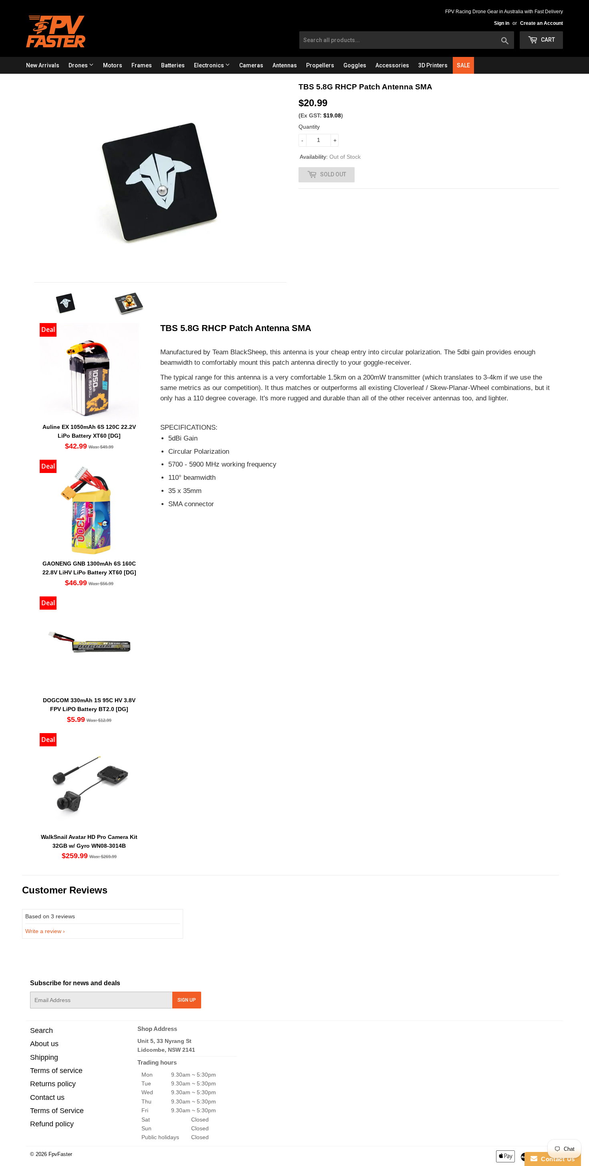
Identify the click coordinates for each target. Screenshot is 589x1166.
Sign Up (187, 1000)
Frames (141, 65)
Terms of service (56, 1071)
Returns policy (53, 1084)
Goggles (354, 65)
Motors (112, 65)
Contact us (47, 1097)
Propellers (320, 65)
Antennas (284, 65)
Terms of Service (57, 1111)
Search (41, 1031)
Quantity (309, 126)
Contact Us (556, 1159)
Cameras (251, 65)
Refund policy (52, 1124)
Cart (547, 39)
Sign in (501, 23)
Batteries (173, 65)
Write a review (43, 931)
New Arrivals (42, 65)
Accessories (392, 65)
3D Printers (433, 65)
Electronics (209, 65)
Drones (79, 65)
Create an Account (541, 23)
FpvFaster (60, 1154)
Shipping (44, 1057)
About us (44, 1044)
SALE (463, 65)
